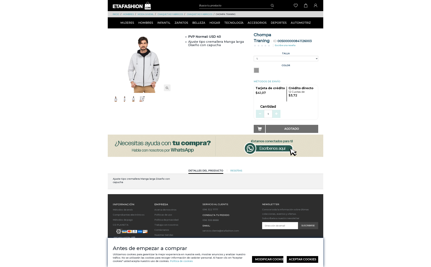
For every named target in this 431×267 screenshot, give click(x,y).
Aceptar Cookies (302, 259)
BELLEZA (198, 22)
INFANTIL (163, 22)
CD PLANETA (120, 224)
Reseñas (236, 170)
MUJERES (127, 22)
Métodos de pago (123, 219)
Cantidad (268, 107)
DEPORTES (279, 22)
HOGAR (214, 22)
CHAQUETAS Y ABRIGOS (170, 14)
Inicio (116, 14)
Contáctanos (161, 229)
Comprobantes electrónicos (128, 214)
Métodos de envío (123, 209)
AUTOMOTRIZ (301, 22)
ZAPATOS (181, 22)
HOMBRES (128, 14)
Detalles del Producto (205, 171)
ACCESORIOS (257, 22)
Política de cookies (181, 261)
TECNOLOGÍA (233, 22)
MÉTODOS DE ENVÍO (267, 81)
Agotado (291, 128)
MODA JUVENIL (146, 14)
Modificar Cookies (269, 259)
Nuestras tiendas (163, 235)
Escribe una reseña (285, 45)
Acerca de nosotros (165, 209)
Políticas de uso (163, 214)
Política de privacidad (166, 219)
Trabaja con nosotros (166, 224)
